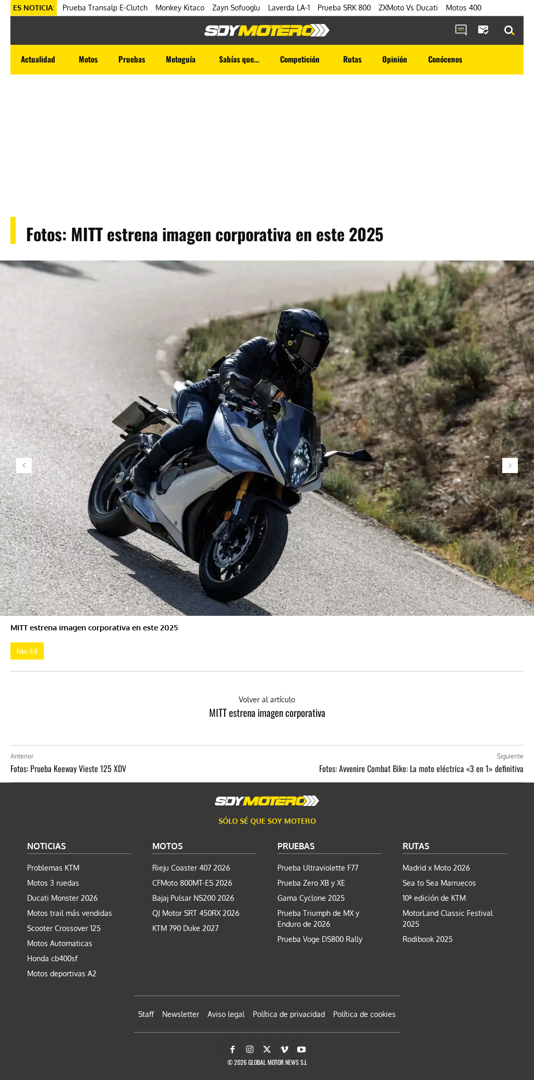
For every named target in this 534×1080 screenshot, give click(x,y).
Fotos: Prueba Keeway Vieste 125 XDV (68, 768)
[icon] (461, 30)
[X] (267, 1049)
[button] (509, 31)
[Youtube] (301, 1049)
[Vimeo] (284, 1049)
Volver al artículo (267, 699)
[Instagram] (249, 1049)
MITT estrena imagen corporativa (267, 712)
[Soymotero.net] (267, 30)
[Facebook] (232, 1049)
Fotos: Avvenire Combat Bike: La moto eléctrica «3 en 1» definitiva (421, 768)
